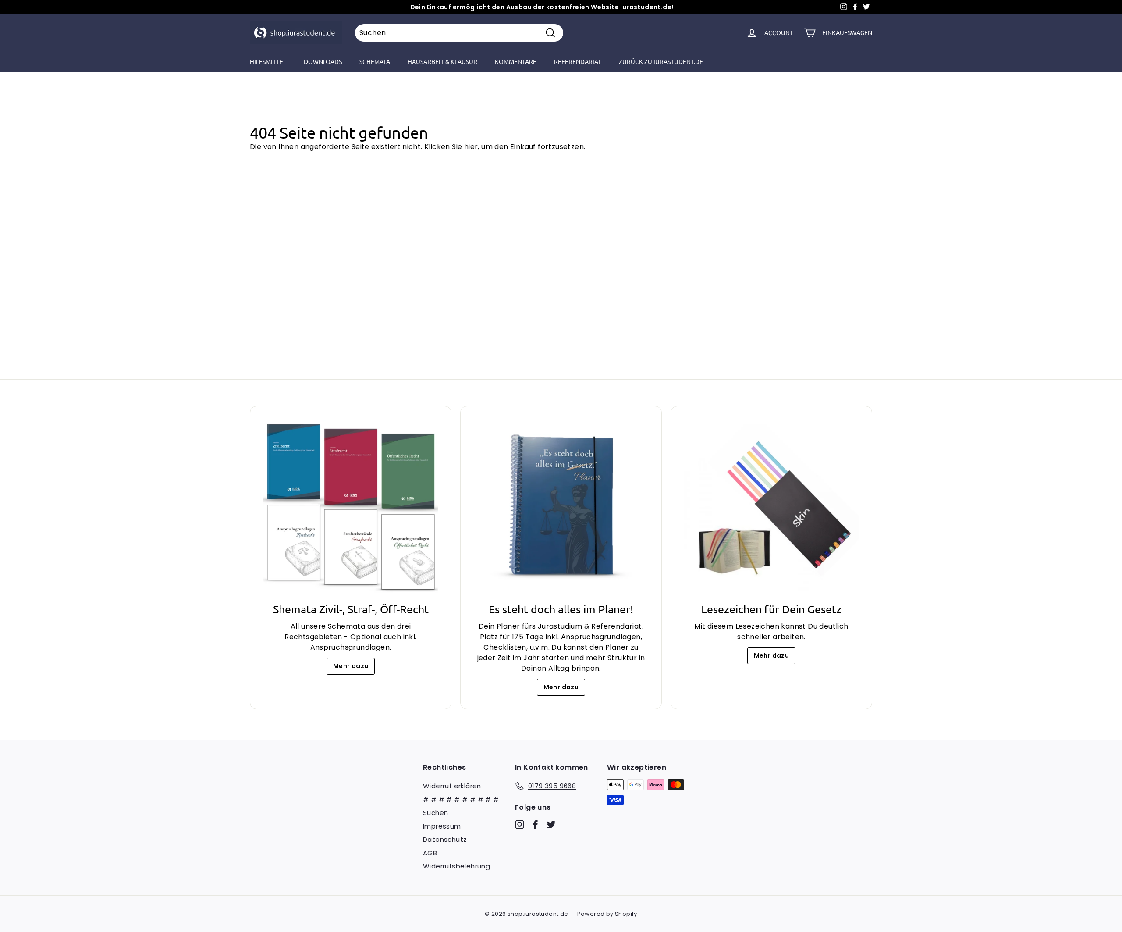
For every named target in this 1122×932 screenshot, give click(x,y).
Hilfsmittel (268, 61)
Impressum (442, 826)
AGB (430, 852)
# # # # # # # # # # (461, 799)
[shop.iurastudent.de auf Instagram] (519, 824)
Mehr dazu (351, 666)
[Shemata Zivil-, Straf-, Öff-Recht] (350, 507)
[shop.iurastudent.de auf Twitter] (551, 824)
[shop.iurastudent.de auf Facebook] (535, 824)
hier (471, 147)
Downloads (323, 61)
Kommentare (515, 61)
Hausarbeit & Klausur (442, 61)
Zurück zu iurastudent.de (661, 61)
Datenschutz (445, 839)
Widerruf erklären (452, 785)
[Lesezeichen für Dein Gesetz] (771, 507)
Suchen (435, 812)
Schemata (374, 61)
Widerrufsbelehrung (456, 866)
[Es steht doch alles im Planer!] (561, 507)
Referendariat (577, 61)
